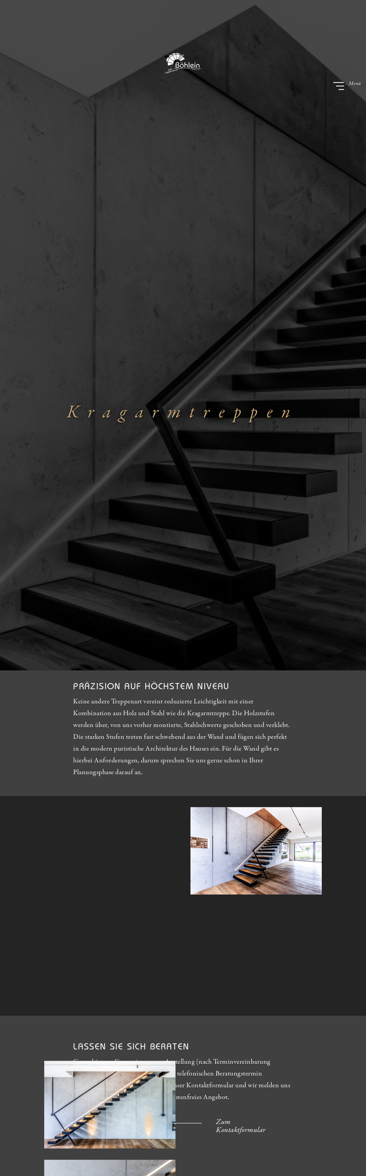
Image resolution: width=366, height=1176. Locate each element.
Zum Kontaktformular (241, 1126)
